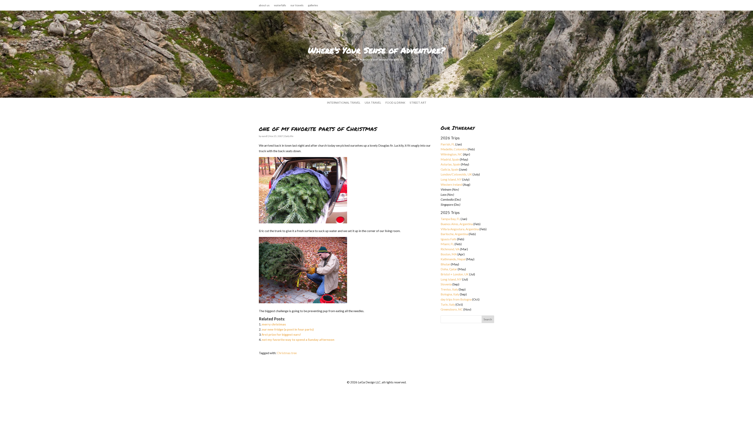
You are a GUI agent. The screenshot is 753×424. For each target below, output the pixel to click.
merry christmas (274, 324)
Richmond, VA (450, 249)
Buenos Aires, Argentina (457, 224)
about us (264, 5)
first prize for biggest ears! (281, 334)
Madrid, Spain (450, 159)
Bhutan (445, 264)
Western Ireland (451, 184)
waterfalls (280, 5)
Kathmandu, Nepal (453, 259)
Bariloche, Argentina (454, 234)
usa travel (373, 102)
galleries (313, 5)
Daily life (289, 136)
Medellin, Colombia (454, 149)
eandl (264, 136)
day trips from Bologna (456, 299)
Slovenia (446, 284)
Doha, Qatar (449, 269)
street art (418, 102)
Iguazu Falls (449, 239)
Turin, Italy (448, 304)
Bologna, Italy (450, 294)
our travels (297, 5)
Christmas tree (287, 353)
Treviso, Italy (449, 289)
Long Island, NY (451, 179)
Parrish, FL (448, 144)
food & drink (395, 102)
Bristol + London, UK (455, 274)
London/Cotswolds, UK (456, 174)
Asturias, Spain (450, 164)
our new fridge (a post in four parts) (288, 329)
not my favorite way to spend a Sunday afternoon (298, 339)
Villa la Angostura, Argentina (460, 229)
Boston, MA (449, 254)
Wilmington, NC (451, 154)
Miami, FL (447, 244)
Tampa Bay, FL (450, 219)
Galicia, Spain (449, 169)
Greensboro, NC (452, 309)
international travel (343, 102)
